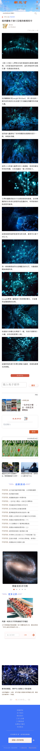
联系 (5, 8)
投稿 (5, 6)
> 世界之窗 (25, 400)
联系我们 (20, 716)
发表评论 (20, 375)
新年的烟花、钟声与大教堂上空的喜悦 (16, 688)
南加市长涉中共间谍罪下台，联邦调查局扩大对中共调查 (10, 475)
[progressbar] (28, 6)
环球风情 (12, 17)
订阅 (5, 10)
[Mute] (25, 6)
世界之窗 (6, 17)
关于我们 (20, 713)
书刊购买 (20, 727)
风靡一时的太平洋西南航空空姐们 (15, 621)
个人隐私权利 (23, 747)
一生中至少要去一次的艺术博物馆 (28, 407)
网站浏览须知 (32, 747)
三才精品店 (20, 721)
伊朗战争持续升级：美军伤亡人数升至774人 (29, 475)
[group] (22, 7)
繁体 (37, 6)
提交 (33, 385)
